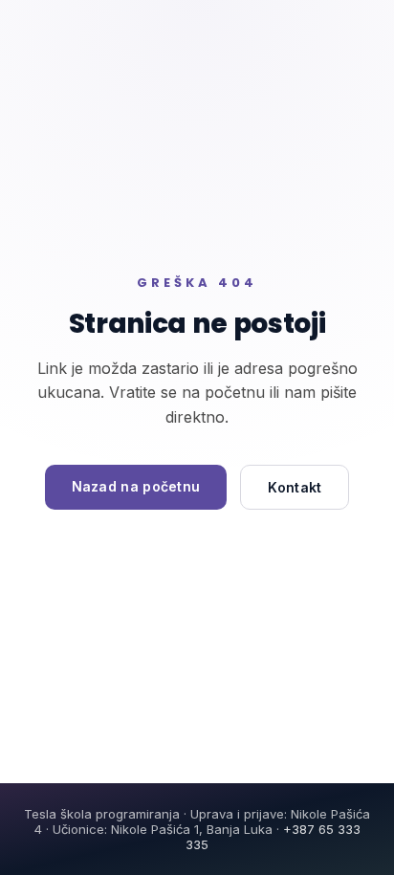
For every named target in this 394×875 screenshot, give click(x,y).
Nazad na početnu (136, 486)
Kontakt (294, 487)
